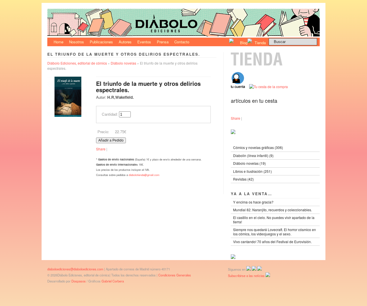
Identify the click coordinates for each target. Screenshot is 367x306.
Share (101, 148)
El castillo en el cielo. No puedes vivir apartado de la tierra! (274, 219)
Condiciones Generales (174, 275)
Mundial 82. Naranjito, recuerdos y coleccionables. (272, 209)
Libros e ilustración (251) (252, 171)
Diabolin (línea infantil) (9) (253, 155)
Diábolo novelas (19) (249, 163)
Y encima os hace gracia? (253, 202)
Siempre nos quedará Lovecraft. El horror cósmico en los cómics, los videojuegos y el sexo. (274, 231)
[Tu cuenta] (240, 86)
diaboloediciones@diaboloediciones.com (75, 269)
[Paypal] (233, 257)
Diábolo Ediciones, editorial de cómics (77, 63)
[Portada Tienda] (275, 64)
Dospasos (78, 281)
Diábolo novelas (123, 63)
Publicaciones (101, 41)
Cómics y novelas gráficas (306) (258, 147)
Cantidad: (110, 114)
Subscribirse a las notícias (247, 275)
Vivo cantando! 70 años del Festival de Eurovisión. (272, 241)
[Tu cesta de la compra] (268, 86)
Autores (125, 41)
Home (58, 41)
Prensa (163, 41)
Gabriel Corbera (112, 281)
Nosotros (76, 41)
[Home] (183, 34)
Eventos (144, 41)
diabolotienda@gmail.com (144, 175)
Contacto (181, 41)
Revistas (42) (243, 179)
